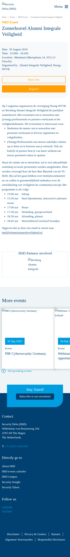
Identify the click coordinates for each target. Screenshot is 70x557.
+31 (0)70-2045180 (16, 446)
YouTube (7, 511)
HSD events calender (14, 471)
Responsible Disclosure (51, 539)
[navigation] (61, 6)
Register (34, 89)
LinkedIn (7, 507)
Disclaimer (13, 534)
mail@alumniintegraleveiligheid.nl (22, 232)
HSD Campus (9, 476)
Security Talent (10, 487)
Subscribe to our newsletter (35, 396)
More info (34, 79)
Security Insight (11, 482)
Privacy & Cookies (35, 534)
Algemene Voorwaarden (19, 539)
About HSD (8, 466)
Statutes (55, 534)
